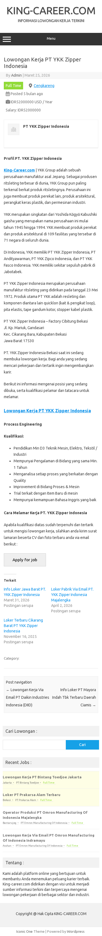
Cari (82, 744)
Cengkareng (44, 85)
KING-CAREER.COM (51, 10)
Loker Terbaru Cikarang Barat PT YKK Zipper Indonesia (23, 625)
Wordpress (76, 931)
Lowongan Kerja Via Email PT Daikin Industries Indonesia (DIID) (27, 697)
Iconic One (24, 931)
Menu (51, 38)
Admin (16, 75)
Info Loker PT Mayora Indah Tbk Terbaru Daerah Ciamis (74, 697)
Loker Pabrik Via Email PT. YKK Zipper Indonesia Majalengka (72, 594)
